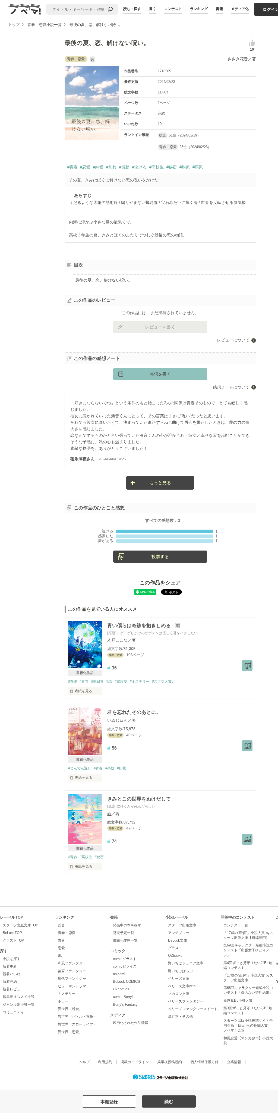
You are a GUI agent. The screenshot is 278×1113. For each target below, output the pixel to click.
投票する (160, 556)
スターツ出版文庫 (182, 925)
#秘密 (171, 167)
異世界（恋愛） (70, 1032)
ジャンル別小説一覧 (18, 1005)
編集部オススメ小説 (18, 997)
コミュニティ (13, 1012)
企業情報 (234, 1062)
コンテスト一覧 (235, 925)
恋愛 (61, 948)
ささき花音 (238, 59)
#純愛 (98, 167)
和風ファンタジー (72, 963)
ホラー (63, 1001)
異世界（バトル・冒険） (77, 1016)
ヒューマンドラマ (72, 986)
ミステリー (66, 994)
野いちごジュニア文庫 (185, 963)
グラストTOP (13, 940)
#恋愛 (85, 167)
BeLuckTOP (12, 933)
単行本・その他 (180, 1016)
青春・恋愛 (66, 933)
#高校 (109, 768)
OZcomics (121, 989)
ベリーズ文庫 (178, 979)
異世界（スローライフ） (77, 1024)
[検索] (110, 9)
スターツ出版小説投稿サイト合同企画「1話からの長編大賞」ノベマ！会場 (248, 1025)
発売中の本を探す (127, 925)
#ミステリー (139, 681)
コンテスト (173, 9)
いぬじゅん (117, 720)
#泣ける (139, 167)
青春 (61, 940)
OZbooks (175, 955)
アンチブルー (178, 933)
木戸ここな (117, 640)
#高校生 (156, 167)
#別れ (111, 167)
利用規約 (105, 1062)
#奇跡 (72, 681)
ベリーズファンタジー (185, 1001)
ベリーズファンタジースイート (192, 1009)
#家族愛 (121, 681)
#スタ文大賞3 (162, 681)
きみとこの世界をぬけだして (139, 799)
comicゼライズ (125, 966)
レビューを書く (160, 327)
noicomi (119, 974)
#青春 (72, 167)
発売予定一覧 (123, 933)
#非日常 (97, 681)
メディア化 (240, 9)
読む (169, 1101)
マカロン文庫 (178, 994)
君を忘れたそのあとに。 (134, 712)
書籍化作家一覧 (125, 940)
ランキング (199, 9)
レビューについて (233, 340)
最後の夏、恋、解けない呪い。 (103, 280)
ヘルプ (84, 1062)
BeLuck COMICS (126, 981)
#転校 (121, 768)
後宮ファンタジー (72, 971)
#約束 (184, 167)
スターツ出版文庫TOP (20, 925)
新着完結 (10, 981)
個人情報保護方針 (204, 1062)
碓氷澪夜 (78, 459)
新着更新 (10, 966)
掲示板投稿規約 (169, 1062)
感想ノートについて (231, 387)
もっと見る (160, 482)
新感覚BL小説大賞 (237, 1000)
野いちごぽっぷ (180, 971)
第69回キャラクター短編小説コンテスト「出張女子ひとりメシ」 (248, 950)
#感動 (124, 167)
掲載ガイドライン (135, 1062)
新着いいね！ (13, 974)
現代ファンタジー (72, 979)
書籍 (219, 9)
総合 (61, 925)
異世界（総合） (70, 1009)
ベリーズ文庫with (181, 986)
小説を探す (11, 959)
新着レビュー (13, 989)
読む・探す (132, 9)
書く (152, 9)
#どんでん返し (79, 768)
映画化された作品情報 (130, 1023)
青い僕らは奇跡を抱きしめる (139, 625)
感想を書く (160, 374)
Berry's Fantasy (125, 1005)
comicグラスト (125, 959)
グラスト (175, 948)
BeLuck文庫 (177, 940)
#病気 (197, 167)
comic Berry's (123, 997)
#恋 (109, 681)
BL (60, 955)
